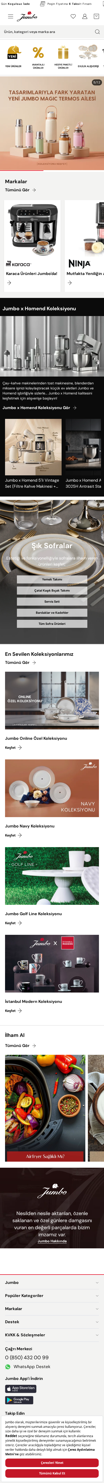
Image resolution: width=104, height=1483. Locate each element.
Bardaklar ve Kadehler (52, 613)
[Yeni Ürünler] (13, 55)
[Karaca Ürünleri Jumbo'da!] (32, 246)
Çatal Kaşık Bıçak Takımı (52, 591)
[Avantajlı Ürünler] (38, 55)
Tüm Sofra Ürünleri (52, 624)
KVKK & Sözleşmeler (25, 1335)
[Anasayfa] (27, 16)
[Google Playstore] (52, 1400)
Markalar (13, 1308)
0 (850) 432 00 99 (27, 1357)
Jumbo (12, 1282)
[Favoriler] (73, 16)
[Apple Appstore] (52, 1389)
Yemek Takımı (52, 579)
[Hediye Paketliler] (63, 55)
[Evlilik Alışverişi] (88, 55)
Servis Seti (52, 602)
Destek (12, 1321)
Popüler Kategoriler (24, 1295)
